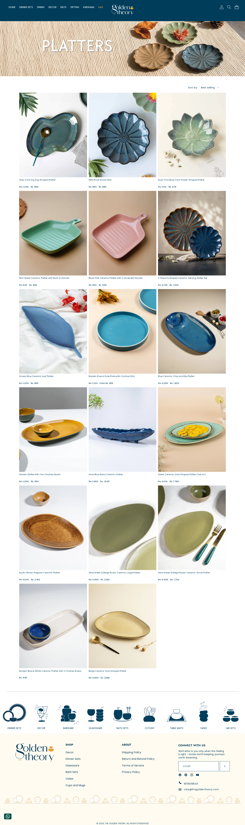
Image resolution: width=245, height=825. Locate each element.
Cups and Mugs (75, 785)
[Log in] (221, 7)
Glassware (72, 765)
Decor (70, 752)
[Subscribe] (225, 766)
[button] (236, 7)
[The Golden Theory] (122, 10)
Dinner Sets (73, 759)
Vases (69, 779)
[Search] (229, 7)
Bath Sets (72, 772)
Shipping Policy (131, 752)
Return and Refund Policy (138, 759)
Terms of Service (133, 765)
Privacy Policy (131, 772)
